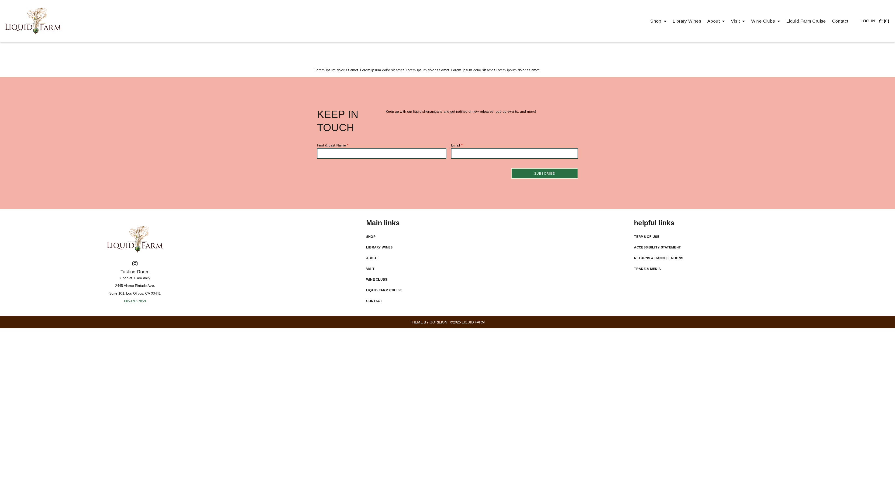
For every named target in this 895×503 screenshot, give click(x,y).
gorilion (438, 322)
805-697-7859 (135, 301)
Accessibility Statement (657, 247)
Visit (735, 21)
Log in (868, 21)
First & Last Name (331, 145)
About (713, 21)
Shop (655, 21)
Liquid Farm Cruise (806, 21)
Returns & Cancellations (658, 258)
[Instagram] (135, 263)
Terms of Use (646, 236)
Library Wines (687, 21)
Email (455, 145)
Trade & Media (647, 269)
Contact (840, 21)
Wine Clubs (763, 21)
